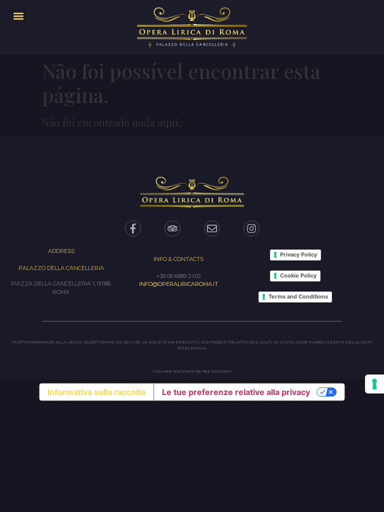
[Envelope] (212, 228)
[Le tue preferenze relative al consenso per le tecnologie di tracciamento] (374, 384)
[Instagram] (252, 228)
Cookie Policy (298, 275)
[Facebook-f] (133, 228)
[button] (18, 16)
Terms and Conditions (298, 296)
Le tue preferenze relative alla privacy (236, 392)
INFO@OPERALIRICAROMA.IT (178, 284)
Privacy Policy (298, 254)
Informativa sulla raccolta (97, 392)
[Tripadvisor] (172, 228)
